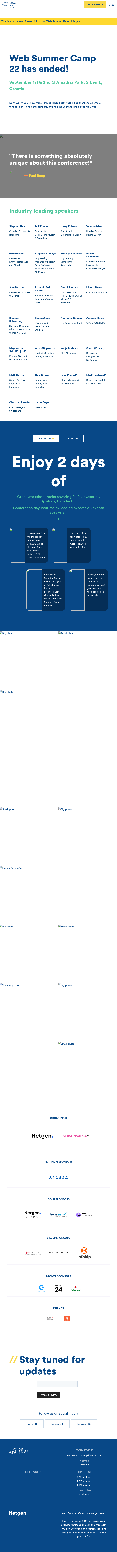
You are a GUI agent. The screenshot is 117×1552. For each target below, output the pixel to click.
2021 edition (84, 1477)
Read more (84, 1494)
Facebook (56, 1423)
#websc (84, 1464)
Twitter (30, 1423)
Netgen (94, 1513)
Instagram (82, 1423)
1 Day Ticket (71, 438)
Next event (94, 4)
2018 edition (84, 1485)
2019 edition (84, 1481)
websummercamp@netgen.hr (84, 1455)
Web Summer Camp (58, 21)
